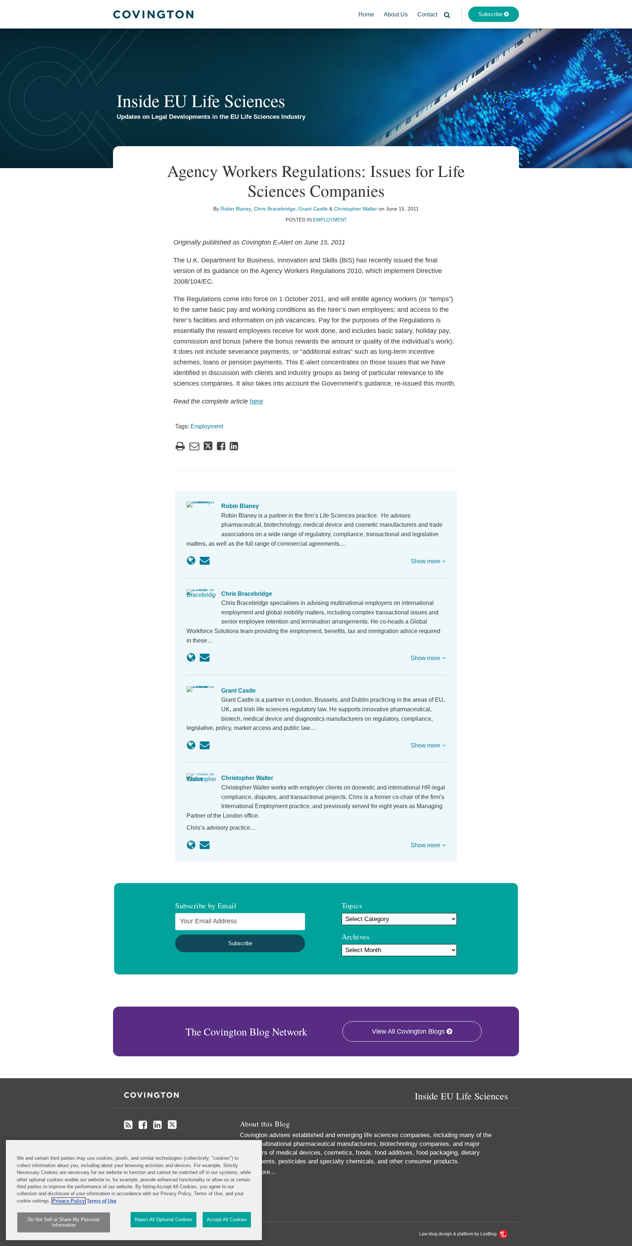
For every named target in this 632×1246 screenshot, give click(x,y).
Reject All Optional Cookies (163, 1219)
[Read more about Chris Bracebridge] (191, 657)
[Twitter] (172, 1125)
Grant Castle (313, 209)
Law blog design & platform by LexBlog (458, 1233)
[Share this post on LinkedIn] (234, 446)
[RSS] (128, 1125)
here (256, 401)
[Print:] (180, 446)
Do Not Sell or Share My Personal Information (63, 1222)
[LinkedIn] (157, 1125)
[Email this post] (194, 446)
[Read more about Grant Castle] (191, 745)
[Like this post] (221, 446)
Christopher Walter (355, 209)
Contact (427, 14)
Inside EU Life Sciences (201, 100)
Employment (330, 220)
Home (366, 14)
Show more (426, 561)
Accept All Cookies (227, 1219)
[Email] (205, 561)
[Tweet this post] (208, 446)
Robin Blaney (236, 209)
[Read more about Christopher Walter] (191, 845)
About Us (396, 14)
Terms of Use (101, 1201)
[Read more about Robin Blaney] (191, 561)
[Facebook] (143, 1125)
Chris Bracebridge (275, 209)
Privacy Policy (68, 1201)
